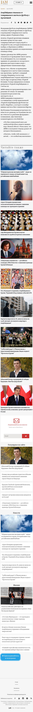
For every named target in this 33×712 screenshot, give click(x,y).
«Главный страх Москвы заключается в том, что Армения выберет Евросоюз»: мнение (16, 649)
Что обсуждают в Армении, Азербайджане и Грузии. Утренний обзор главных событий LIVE (16, 292)
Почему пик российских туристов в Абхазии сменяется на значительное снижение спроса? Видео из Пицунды (16, 477)
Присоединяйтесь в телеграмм (11, 657)
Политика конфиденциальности (16, 694)
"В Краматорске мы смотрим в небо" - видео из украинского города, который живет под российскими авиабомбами (16, 174)
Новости (16, 513)
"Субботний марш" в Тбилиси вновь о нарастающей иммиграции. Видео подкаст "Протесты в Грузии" (15, 351)
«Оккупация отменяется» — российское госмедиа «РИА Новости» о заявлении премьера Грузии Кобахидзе (16, 263)
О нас (16, 682)
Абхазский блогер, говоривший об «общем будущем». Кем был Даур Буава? (15, 380)
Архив (3, 8)
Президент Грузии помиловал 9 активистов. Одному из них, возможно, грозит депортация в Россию (16, 410)
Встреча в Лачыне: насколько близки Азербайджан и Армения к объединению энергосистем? (15, 629)
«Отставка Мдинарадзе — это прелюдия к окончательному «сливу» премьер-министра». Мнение (16, 619)
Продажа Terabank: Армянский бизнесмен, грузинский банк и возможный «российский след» (16, 487)
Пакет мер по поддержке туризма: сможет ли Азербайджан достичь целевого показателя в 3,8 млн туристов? (16, 640)
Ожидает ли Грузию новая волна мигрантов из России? (16, 496)
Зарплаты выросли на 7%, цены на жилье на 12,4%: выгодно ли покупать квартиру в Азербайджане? (15, 321)
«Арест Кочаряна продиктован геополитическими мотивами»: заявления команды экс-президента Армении (15, 204)
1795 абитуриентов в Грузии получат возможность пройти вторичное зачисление (15, 234)
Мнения (16, 585)
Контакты (16, 688)
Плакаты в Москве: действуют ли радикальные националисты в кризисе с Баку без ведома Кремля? (16, 609)
